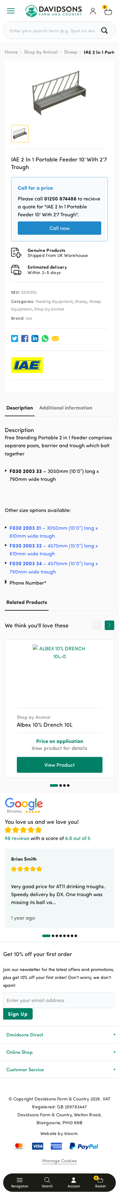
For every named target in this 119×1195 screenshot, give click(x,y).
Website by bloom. (59, 1133)
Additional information (65, 407)
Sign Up (18, 1013)
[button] (54, 785)
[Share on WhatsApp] (45, 338)
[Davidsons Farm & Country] (53, 10)
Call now (59, 228)
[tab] (20, 407)
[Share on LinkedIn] (34, 338)
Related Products (26, 602)
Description (19, 407)
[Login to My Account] (93, 10)
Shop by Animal (41, 52)
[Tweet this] (14, 338)
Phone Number (28, 583)
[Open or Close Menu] (10, 10)
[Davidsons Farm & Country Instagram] (69, 1088)
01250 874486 (60, 198)
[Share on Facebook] (24, 338)
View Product (59, 764)
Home (11, 52)
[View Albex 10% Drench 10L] (59, 672)
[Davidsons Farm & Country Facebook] (49, 1088)
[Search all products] (105, 30)
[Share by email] (55, 338)
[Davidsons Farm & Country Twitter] (59, 1088)
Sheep (70, 52)
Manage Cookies (59, 1160)
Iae (29, 318)
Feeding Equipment (54, 301)
